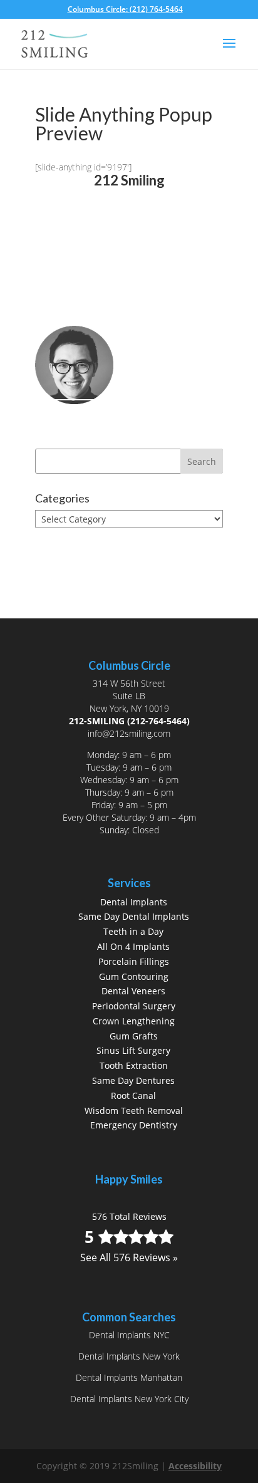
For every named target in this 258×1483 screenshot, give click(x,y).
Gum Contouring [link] (133, 976)
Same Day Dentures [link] (133, 1080)
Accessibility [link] (195, 1466)
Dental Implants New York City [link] (129, 1399)
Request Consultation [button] (111, 314)
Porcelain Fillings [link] (133, 961)
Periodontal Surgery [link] (133, 1006)
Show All (64, 542)
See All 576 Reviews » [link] (129, 251)
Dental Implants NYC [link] (129, 1335)
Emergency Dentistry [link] (133, 1125)
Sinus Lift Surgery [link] (133, 1050)
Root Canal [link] (133, 1095)
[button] (229, 51)
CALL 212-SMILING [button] (102, 293)
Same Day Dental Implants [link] (133, 916)
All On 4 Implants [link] (133, 946)
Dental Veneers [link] (133, 991)
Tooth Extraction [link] (134, 1065)
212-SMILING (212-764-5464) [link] (129, 721)
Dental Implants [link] (133, 902)
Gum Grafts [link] (134, 1036)
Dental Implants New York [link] (129, 1356)
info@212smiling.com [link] (129, 733)
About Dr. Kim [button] (89, 418)
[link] (129, 9)
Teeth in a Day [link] (133, 931)
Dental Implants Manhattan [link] (129, 1377)
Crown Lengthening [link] (134, 1021)
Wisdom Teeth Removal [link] (134, 1110)
